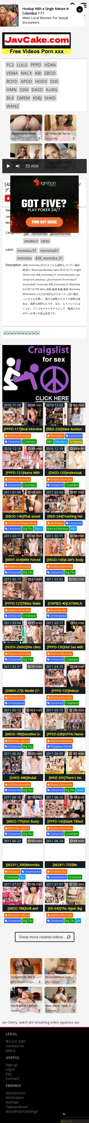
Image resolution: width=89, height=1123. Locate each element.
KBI (38, 73)
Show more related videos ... (43, 936)
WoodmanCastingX (22, 1111)
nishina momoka (19, 436)
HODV (41, 81)
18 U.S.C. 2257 (16, 1041)
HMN (11, 89)
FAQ (9, 1074)
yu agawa (75, 442)
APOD (26, 81)
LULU (22, 65)
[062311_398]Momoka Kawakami (22, 867)
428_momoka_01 (49, 258)
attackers (61, 442)
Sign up (11, 1065)
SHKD (50, 98)
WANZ (12, 106)
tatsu (45, 240)
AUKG (51, 89)
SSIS (54, 81)
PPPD (36, 65)
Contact (12, 1078)
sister (80, 790)
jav (26, 233)
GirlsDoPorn (15, 1097)
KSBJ (37, 98)
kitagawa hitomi (60, 746)
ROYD (12, 81)
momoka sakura (18, 741)
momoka (24, 258)
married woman (57, 529)
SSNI (24, 89)
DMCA (10, 1050)
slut (22, 877)
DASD (37, 89)
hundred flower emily (22, 523)
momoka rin (58, 610)
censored (39, 233)
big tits (27, 529)
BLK (10, 98)
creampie (29, 442)
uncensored (58, 616)
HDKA (50, 65)
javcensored (60, 233)
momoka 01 (27, 250)
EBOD (50, 73)
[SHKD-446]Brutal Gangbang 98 (23, 780)
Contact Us (15, 1046)
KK (78, 921)
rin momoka (58, 872)
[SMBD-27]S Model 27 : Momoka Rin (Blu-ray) (22, 693)
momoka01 (49, 250)
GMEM (23, 98)
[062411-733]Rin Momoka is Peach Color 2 (65, 867)
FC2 (10, 65)
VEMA (12, 73)
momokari (57, 436)
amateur (31, 240)
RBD (50, 442)
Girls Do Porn (15, 1093)
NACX (26, 73)
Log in (10, 1069)
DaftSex (12, 1102)
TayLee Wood (17, 1107)
